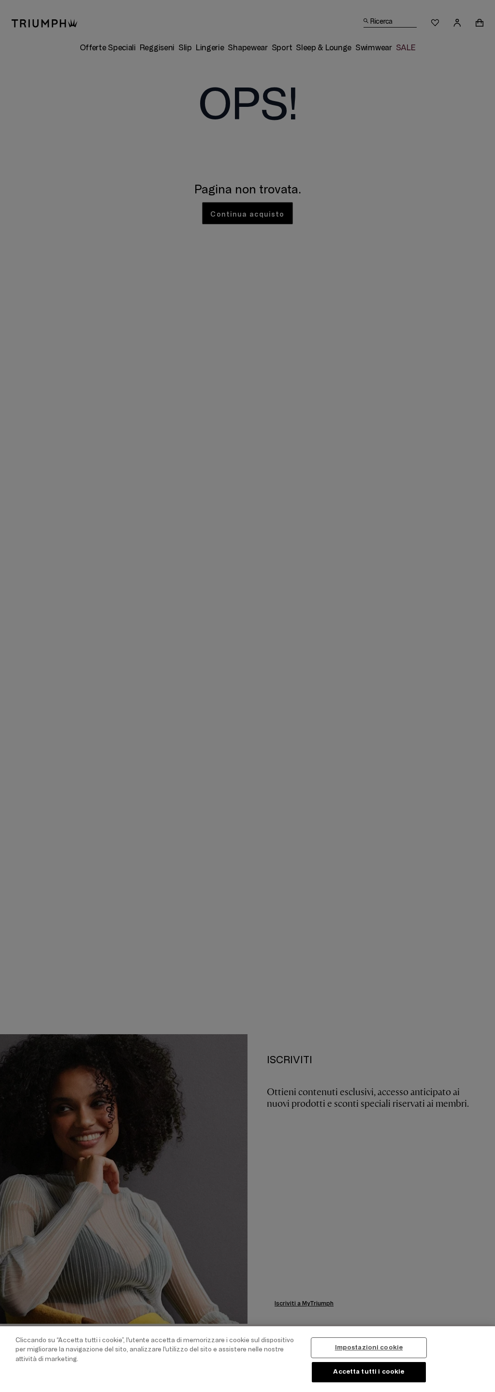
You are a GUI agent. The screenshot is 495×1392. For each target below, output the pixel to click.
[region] (247, 1359)
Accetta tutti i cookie (368, 1371)
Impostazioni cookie (369, 1347)
